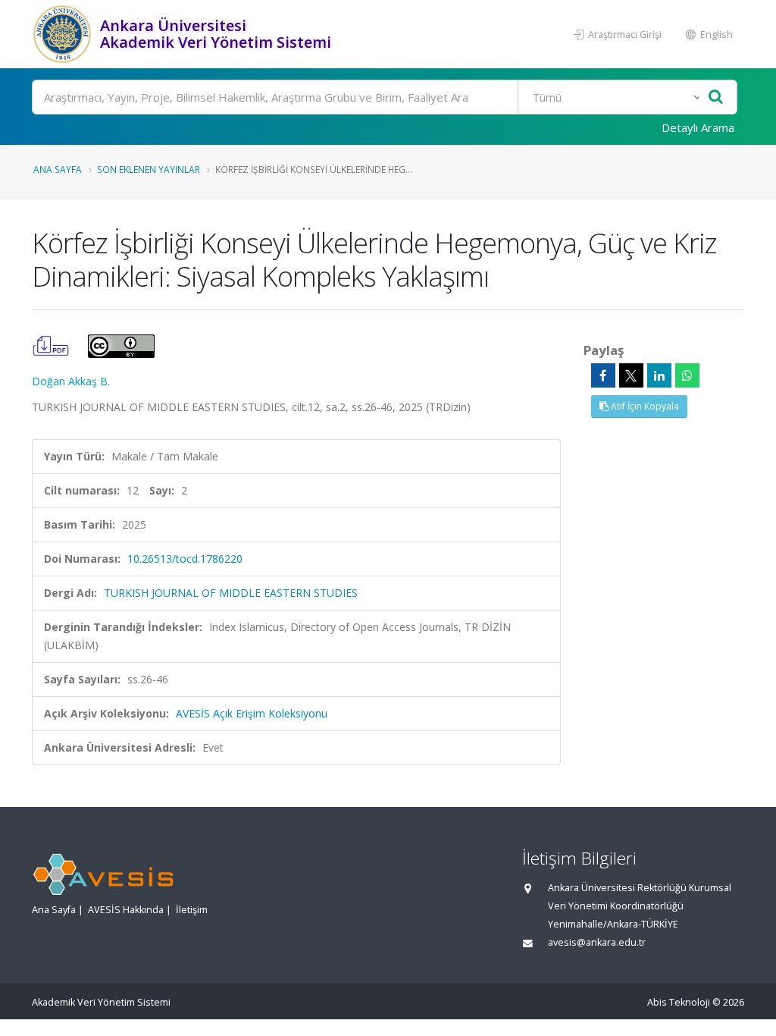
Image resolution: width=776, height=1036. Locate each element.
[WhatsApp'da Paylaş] (687, 375)
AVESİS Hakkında (126, 909)
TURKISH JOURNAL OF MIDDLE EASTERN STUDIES (231, 592)
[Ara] (716, 97)
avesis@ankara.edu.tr (597, 942)
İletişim (192, 909)
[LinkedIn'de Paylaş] (659, 375)
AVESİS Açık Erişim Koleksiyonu (251, 713)
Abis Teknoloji (678, 1002)
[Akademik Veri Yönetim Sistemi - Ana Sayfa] (64, 34)
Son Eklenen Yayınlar (148, 169)
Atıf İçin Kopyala (644, 406)
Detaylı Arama (698, 127)
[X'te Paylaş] (631, 375)
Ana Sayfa (57, 169)
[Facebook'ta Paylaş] (603, 375)
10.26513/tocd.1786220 (184, 558)
